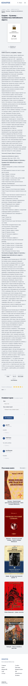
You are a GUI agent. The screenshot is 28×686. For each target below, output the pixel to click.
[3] (18, 387)
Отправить (9, 417)
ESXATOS (5, 659)
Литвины (17, 675)
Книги (8, 9)
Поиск (20, 2)
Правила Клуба (19, 669)
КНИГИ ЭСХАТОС (15, 9)
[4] (20, 387)
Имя (4, 401)
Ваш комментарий (8, 406)
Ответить (7, 432)
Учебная (19, 52)
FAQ (16, 671)
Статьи (3, 673)
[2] (16, 387)
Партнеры (17, 667)
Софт (3, 671)
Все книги (22, 468)
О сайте (17, 665)
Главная (3, 9)
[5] (22, 387)
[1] (14, 387)
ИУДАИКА (14, 52)
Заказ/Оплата (18, 673)
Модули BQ (4, 669)
